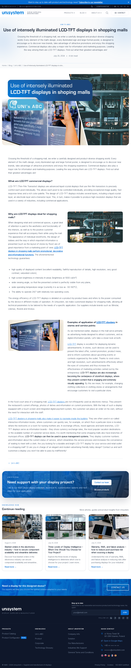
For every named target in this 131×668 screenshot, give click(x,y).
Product (38, 639)
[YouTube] (119, 618)
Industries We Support (77, 648)
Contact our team (101, 482)
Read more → (10, 567)
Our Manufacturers (76, 643)
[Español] (115, 655)
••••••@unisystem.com (31, 7)
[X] (123, 618)
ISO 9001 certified (122, 665)
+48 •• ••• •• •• (9, 7)
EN (115, 6)
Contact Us (118, 587)
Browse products (102, 490)
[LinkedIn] (111, 618)
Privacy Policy (100, 665)
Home (4, 65)
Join (125, 612)
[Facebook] (115, 618)
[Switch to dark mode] (92, 6)
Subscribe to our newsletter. (91, 2)
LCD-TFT (72, 344)
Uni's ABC (17, 65)
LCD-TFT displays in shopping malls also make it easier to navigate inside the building (48, 418)
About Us (95, 13)
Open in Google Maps (113, 641)
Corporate (39, 643)
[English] (102, 655)
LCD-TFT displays (105, 322)
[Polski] (105, 655)
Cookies (110, 665)
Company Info (74, 634)
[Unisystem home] (13, 13)
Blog (82, 13)
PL (118, 6)
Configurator (102, 6)
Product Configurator (11, 638)
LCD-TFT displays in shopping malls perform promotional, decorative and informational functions (35, 251)
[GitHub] (127, 618)
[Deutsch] (109, 655)
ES (128, 6)
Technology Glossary (44, 648)
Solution (71, 639)
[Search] (107, 13)
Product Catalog (9, 634)
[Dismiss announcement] (128, 2)
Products (68, 13)
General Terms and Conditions (81, 652)
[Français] (112, 655)
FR (125, 6)
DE (122, 6)
